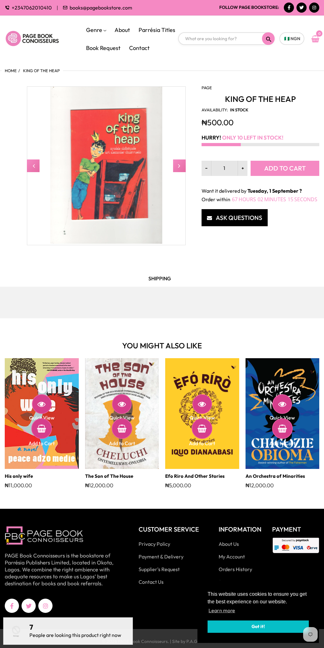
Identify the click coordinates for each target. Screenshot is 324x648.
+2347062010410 (32, 7)
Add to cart (285, 168)
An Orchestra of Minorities (275, 476)
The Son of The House (109, 476)
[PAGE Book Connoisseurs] (39, 38)
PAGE (207, 87)
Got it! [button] (258, 626)
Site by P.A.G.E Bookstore (197, 641)
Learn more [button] (222, 610)
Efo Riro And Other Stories (195, 476)
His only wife (19, 476)
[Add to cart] (41, 428)
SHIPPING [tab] (159, 278)
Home (11, 70)
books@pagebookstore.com (101, 7)
